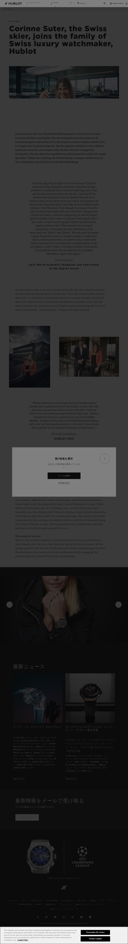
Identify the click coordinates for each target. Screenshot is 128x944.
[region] (64, 935)
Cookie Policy (22, 940)
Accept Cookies (95, 939)
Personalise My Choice (95, 932)
